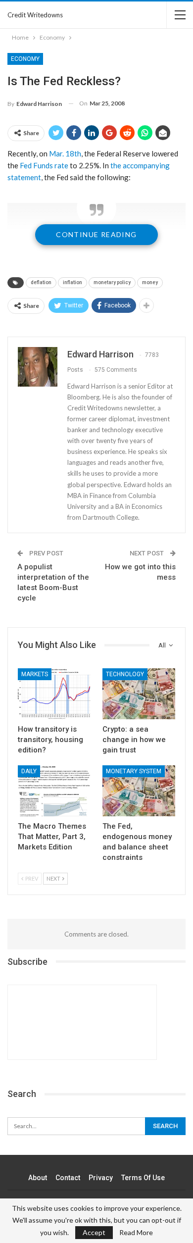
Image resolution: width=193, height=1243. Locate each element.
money (150, 282)
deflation (41, 282)
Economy (25, 58)
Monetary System (133, 771)
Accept (94, 1232)
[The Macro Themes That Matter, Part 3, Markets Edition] (54, 790)
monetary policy (112, 282)
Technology (125, 674)
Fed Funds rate (44, 165)
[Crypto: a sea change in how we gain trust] (138, 693)
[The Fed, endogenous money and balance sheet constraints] (138, 790)
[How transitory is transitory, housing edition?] (54, 693)
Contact (67, 1178)
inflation (72, 282)
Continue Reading (96, 234)
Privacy (101, 1178)
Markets (34, 674)
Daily (29, 771)
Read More (136, 1232)
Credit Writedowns (35, 15)
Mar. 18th (65, 153)
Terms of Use (143, 1178)
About (37, 1178)
